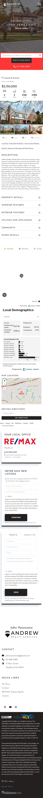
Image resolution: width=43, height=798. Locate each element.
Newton (25, 423)
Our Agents (17, 457)
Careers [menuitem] (5, 696)
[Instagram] (16, 707)
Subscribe (16, 517)
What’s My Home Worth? (21, 60)
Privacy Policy (13, 510)
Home (2, 423)
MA (13, 423)
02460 (31, 423)
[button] (40, 55)
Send (16, 592)
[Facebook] (5, 707)
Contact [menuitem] (5, 688)
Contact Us (8, 457)
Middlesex (18, 423)
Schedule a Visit (30, 535)
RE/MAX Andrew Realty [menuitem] (13, 692)
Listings (7, 423)
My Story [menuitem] (6, 684)
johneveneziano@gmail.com (17, 656)
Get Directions (21, 418)
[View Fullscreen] (4, 388)
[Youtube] (10, 707)
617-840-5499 (23, 66)
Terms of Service (21, 600)
